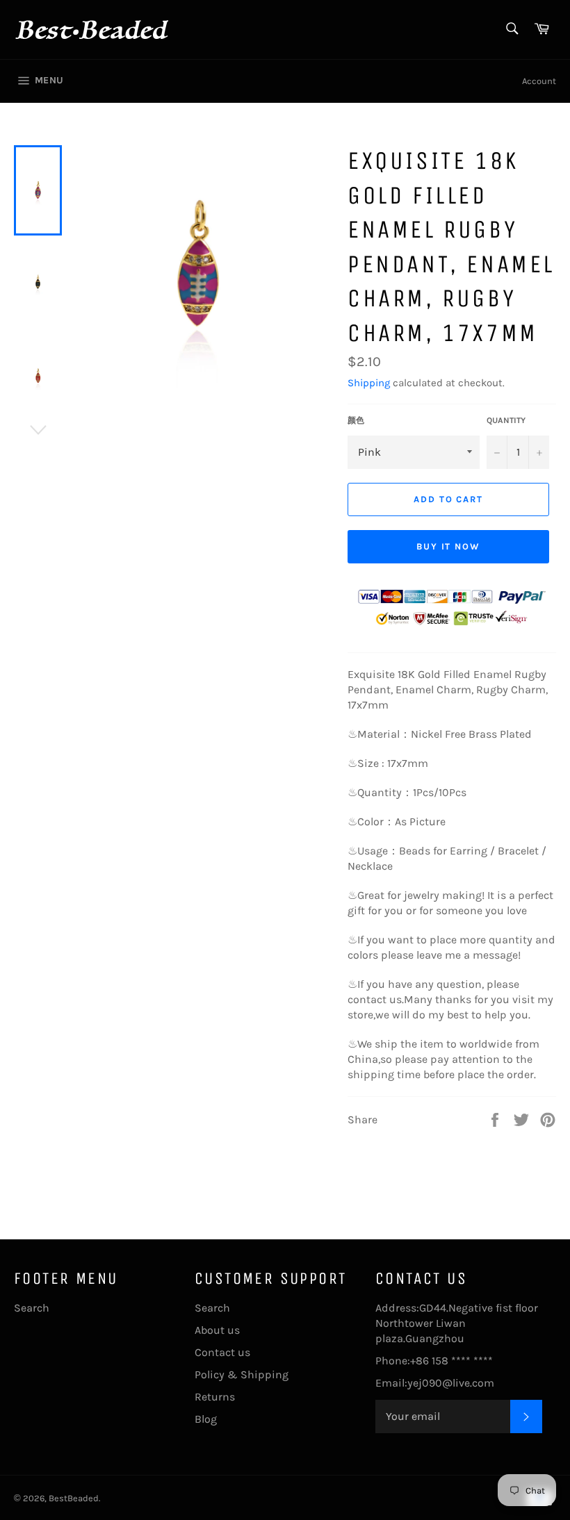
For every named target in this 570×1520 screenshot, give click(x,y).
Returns (215, 1396)
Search (31, 1307)
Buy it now (448, 546)
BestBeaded (74, 1498)
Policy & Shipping (241, 1374)
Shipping (369, 383)
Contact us (222, 1352)
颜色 (356, 420)
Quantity (506, 420)
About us (217, 1330)
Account (539, 81)
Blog (206, 1419)
